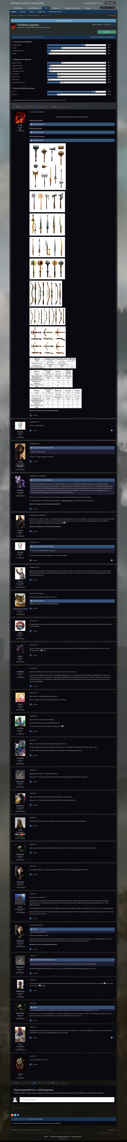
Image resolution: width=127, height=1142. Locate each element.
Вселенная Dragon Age (43, 27)
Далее (54, 106)
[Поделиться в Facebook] (18, 1115)
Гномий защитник (66, 500)
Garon (20, 656)
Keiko (20, 704)
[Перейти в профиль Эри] (20, 822)
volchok (20, 728)
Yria (20, 1044)
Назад (18, 106)
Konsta (20, 432)
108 (110, 94)
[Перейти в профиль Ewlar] (20, 899)
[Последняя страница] (58, 107)
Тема (46, 1136)
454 (110, 44)
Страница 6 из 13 (66, 106)
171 (110, 47)
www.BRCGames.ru (33, 8)
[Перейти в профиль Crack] (20, 1064)
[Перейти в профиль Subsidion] (20, 774)
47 (109, 65)
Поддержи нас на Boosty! (72, 8)
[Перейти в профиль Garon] (20, 649)
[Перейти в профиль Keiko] (20, 697)
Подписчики (107, 24)
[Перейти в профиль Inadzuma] (20, 798)
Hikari (20, 633)
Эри (20, 830)
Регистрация (110, 3)
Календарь (23, 11)
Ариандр (20, 854)
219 (110, 62)
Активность (56, 8)
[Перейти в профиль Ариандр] (20, 848)
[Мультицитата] (30, 415)
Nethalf (20, 490)
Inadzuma (20, 806)
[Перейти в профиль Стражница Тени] (20, 600)
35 (109, 68)
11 (50, 106)
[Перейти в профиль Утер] (13, 26)
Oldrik (20, 462)
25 (109, 53)
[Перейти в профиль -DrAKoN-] (20, 748)
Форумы (13, 11)
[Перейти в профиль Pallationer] (20, 984)
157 (110, 73)
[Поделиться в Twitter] (15, 1115)
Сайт (46, 8)
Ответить (107, 32)
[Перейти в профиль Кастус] (20, 573)
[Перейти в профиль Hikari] (20, 626)
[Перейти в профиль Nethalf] (20, 482)
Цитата (35, 415)
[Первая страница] (14, 107)
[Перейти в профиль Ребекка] (20, 873)
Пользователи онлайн (55, 11)
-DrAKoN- (20, 758)
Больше (87, 8)
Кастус (20, 582)
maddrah (20, 672)
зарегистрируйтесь (32, 100)
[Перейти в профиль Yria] (20, 1034)
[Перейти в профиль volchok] (20, 721)
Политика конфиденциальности (60, 1136)
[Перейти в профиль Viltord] (20, 521)
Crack (20, 1074)
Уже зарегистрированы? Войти (93, 3)
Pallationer (20, 991)
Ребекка (20, 882)
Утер (22, 27)
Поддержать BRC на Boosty (63, 20)
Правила (31, 11)
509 (110, 91)
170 (110, 76)
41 (109, 71)
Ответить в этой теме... (29, 1100)
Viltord (20, 530)
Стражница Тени (20, 609)
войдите (22, 100)
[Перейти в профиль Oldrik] (20, 451)
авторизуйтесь (69, 1093)
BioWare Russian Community (27, 3)
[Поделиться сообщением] (114, 112)
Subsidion (20, 781)
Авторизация (98, 24)
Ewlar (20, 907)
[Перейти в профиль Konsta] (20, 426)
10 (47, 106)
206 (110, 82)
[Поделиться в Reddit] (12, 1115)
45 (109, 50)
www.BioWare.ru (18, 8)
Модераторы (41, 11)
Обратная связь (76, 1136)
